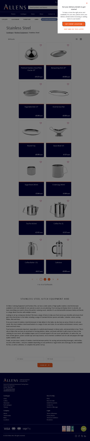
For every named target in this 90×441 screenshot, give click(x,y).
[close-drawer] (87, 3)
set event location (73, 24)
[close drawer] (29, 220)
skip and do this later (74, 29)
